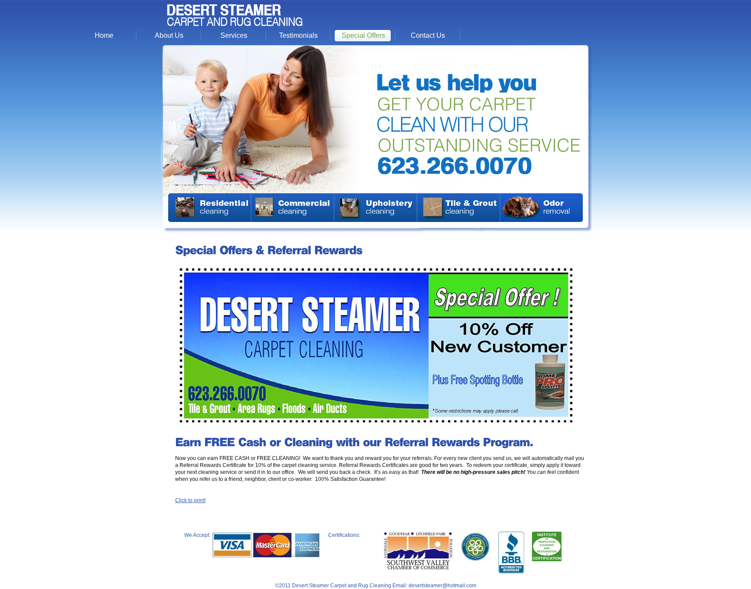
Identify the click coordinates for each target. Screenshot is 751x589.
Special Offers (363, 35)
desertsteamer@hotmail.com (442, 585)
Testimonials (298, 35)
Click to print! (190, 500)
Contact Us (428, 35)
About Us (169, 35)
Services (233, 35)
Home (104, 35)
